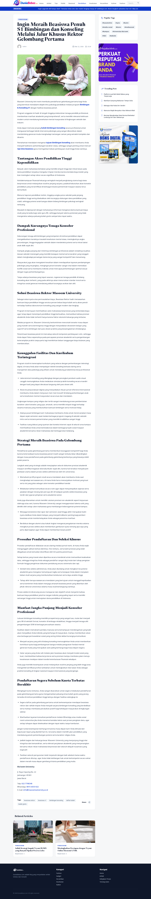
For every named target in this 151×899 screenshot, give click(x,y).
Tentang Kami (104, 882)
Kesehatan (93, 3)
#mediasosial (129, 27)
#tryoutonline (107, 23)
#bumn (126, 23)
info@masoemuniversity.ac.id (35, 790)
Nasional (72, 3)
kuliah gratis (22, 804)
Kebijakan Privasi (105, 879)
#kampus (105, 31)
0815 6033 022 (33, 787)
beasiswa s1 (42, 800)
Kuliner (113, 3)
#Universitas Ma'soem (120, 31)
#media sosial (107, 27)
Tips (56, 3)
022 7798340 (27, 783)
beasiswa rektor (29, 800)
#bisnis (118, 27)
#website (113, 36)
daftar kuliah (70, 800)
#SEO (104, 36)
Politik (63, 3)
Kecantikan (104, 3)
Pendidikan (82, 3)
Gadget (58, 876)
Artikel (49, 3)
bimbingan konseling (56, 800)
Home (41, 3)
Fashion (122, 3)
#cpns (118, 23)
